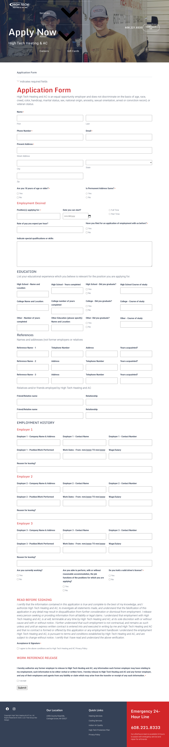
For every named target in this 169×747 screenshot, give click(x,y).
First (19, 124)
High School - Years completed (66, 284)
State (88, 167)
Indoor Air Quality (96, 725)
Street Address (23, 156)
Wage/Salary (115, 450)
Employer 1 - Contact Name (76, 436)
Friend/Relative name (27, 396)
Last (88, 124)
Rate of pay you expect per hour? (32, 223)
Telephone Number (60, 348)
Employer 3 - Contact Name (76, 530)
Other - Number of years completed (28, 320)
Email (89, 131)
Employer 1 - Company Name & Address (36, 436)
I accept (22, 681)
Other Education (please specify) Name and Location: (66, 320)
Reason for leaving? (26, 463)
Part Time (115, 214)
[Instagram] (14, 709)
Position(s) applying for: (29, 210)
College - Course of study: (132, 301)
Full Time (115, 210)
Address (90, 348)
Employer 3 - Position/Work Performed (35, 543)
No (20, 197)
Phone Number (24, 131)
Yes (21, 193)
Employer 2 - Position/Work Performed (35, 497)
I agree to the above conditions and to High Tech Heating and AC (53, 648)
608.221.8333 (133, 27)
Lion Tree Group (28, 718)
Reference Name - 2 (26, 361)
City (18, 169)
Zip (18, 181)
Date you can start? (72, 210)
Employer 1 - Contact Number (123, 436)
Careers (44, 51)
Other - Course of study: (131, 318)
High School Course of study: (134, 284)
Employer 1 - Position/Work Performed (35, 450)
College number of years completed (63, 303)
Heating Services (95, 716)
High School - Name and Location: (28, 286)
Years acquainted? (129, 348)
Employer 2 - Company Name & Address (36, 483)
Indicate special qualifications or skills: (35, 238)
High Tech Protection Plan (99, 730)
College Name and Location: (30, 301)
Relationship (92, 396)
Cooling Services (95, 721)
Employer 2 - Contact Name (76, 483)
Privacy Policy (81, 648)
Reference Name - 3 (26, 374)
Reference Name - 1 (26, 348)
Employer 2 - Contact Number (123, 483)
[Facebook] (7, 709)
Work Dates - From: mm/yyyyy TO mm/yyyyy (84, 450)
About (43, 36)
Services (45, 13)
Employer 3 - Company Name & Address (36, 530)
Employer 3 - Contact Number (123, 530)
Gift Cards (73, 51)
